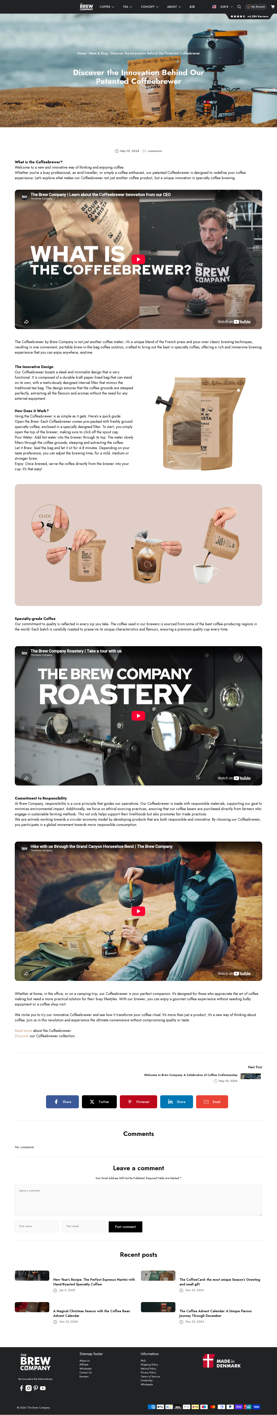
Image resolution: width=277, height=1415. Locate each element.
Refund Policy (148, 1369)
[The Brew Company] (86, 6)
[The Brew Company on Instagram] (29, 1390)
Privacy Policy (148, 1372)
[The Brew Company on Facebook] (21, 1390)
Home (81, 53)
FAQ (143, 1361)
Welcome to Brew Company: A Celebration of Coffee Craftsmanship (190, 1075)
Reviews (83, 1376)
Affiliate (83, 1364)
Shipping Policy (149, 1364)
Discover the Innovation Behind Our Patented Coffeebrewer (155, 53)
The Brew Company (38, 1408)
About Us (84, 1361)
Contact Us (85, 1372)
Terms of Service (150, 1376)
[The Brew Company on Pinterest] (36, 1390)
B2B (192, 7)
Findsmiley (147, 1380)
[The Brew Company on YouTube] (43, 1390)
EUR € (224, 7)
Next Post (255, 1067)
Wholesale (85, 1369)
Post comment (125, 1226)
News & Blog (98, 53)
